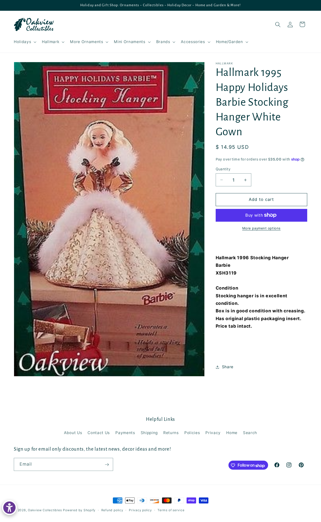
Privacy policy (140, 510)
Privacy (213, 432)
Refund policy (112, 510)
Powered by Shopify (79, 510)
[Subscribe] (107, 464)
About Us (73, 432)
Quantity (223, 169)
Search (250, 432)
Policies (192, 432)
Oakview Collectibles (45, 510)
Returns (171, 432)
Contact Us (99, 432)
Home (231, 432)
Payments (125, 432)
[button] (25, 42)
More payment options (261, 228)
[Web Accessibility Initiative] (9, 507)
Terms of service (170, 510)
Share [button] (227, 366)
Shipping (149, 432)
